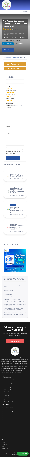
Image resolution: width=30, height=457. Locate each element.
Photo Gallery (9, 103)
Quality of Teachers (11, 90)
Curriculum (8, 87)
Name (8, 127)
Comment (9, 107)
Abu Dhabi (18, 40)
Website (15, 37)
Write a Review (8, 50)
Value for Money (10, 98)
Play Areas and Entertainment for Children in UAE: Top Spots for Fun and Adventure (14, 309)
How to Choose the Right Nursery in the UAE (14, 302)
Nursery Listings (15, 57)
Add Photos (20, 43)
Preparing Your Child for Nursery (11, 297)
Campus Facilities (10, 94)
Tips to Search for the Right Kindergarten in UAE (15, 312)
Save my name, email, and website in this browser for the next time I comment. (15, 151)
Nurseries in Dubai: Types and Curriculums (14, 314)
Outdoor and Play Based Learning (12, 299)
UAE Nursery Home (6, 57)
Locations (24, 37)
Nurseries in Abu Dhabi (8, 40)
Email (7, 37)
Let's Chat (24, 453)
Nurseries (6, 32)
